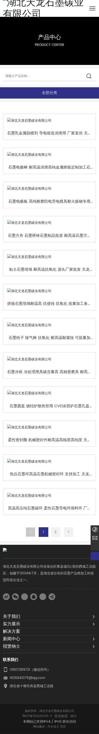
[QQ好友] (33, 596)
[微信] (15, 596)
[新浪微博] (6, 596)
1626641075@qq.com (27, 678)
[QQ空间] (42, 596)
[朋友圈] (24, 596)
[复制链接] (52, 596)
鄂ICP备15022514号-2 (37, 716)
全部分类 (49, 93)
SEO (73, 716)
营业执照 (61, 716)
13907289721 (20, 669)
